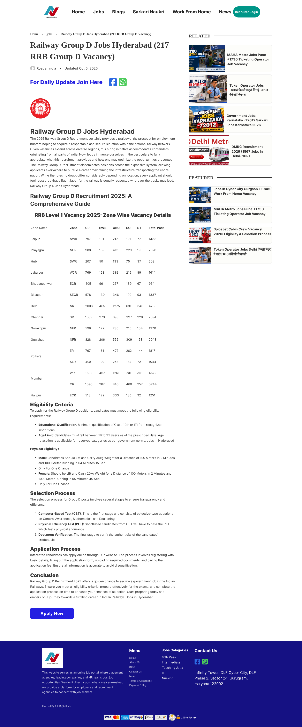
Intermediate (171, 662)
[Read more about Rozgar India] (33, 68)
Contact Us (135, 671)
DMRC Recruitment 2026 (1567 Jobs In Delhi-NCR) (247, 151)
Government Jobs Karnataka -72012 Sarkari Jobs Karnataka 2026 (247, 120)
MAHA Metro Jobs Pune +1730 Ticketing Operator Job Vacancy (248, 59)
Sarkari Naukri (148, 11)
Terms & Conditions (140, 680)
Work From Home (192, 11)
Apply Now (51, 613)
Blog (132, 666)
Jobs (98, 11)
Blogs (118, 11)
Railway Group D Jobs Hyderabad (54, 186)
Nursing (167, 678)
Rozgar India (46, 68)
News (225, 11)
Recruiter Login (246, 12)
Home (78, 11)
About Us (134, 662)
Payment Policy (138, 685)
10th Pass (169, 657)
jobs (49, 34)
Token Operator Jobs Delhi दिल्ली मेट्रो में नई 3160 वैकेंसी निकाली (248, 90)
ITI (164, 673)
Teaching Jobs (172, 668)
